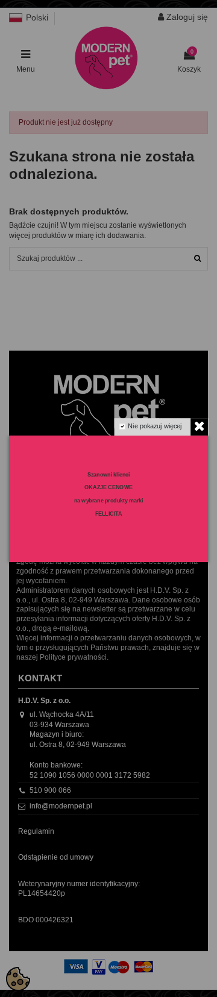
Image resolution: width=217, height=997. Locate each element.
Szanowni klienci (108, 474)
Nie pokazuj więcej (154, 426)
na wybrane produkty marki (108, 500)
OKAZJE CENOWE (108, 487)
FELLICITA (108, 513)
